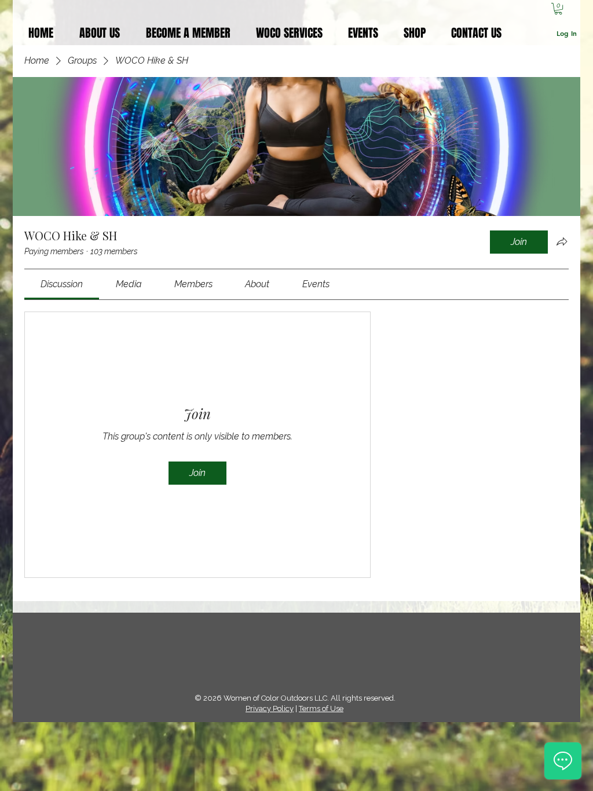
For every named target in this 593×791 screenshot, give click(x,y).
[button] (558, 8)
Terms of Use (321, 708)
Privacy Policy (270, 708)
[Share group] (562, 241)
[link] (62, 284)
